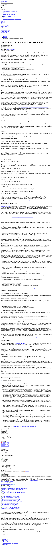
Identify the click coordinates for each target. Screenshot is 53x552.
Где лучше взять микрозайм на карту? (10, 503)
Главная (5, 36)
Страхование (4, 32)
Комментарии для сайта (8, 484)
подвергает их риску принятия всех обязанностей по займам (33, 107)
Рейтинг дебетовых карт (9, 16)
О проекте (5, 539)
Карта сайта (6, 541)
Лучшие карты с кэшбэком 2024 (10, 11)
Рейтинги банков (5, 31)
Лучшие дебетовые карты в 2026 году (10, 496)
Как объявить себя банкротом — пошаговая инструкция (24, 288)
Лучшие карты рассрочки (9, 17)
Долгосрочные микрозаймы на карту (10, 504)
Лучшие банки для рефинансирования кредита (22, 217)
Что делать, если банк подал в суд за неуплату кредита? (24, 337)
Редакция (5, 540)
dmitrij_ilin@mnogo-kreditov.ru (7, 481)
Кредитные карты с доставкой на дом (10, 500)
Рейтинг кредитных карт (9, 12)
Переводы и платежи (5, 28)
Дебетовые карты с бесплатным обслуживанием (13, 489)
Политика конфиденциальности (10, 543)
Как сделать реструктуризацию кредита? (20, 200)
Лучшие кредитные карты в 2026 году (11, 497)
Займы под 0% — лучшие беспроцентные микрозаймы (15, 505)
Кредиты (3, 21)
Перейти (27, 471)
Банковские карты (5, 25)
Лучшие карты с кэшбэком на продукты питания (13, 492)
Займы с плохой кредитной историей (10, 508)
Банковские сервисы (5, 30)
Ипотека (3, 22)
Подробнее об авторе (33, 480)
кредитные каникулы (20, 343)
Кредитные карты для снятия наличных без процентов (14, 488)
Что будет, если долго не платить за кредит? (21, 117)
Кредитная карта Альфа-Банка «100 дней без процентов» (15, 501)
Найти (2, 5)
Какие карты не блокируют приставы (12, 19)
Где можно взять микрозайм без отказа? (11, 507)
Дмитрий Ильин (11, 49)
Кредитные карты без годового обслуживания (12, 491)
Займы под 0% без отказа (9, 14)
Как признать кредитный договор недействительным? (23, 426)
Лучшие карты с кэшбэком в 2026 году (11, 499)
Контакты (5, 544)
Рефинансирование (5, 206)
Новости (3, 33)
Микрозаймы (4, 23)
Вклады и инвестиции (6, 26)
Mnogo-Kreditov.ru (5, 1)
